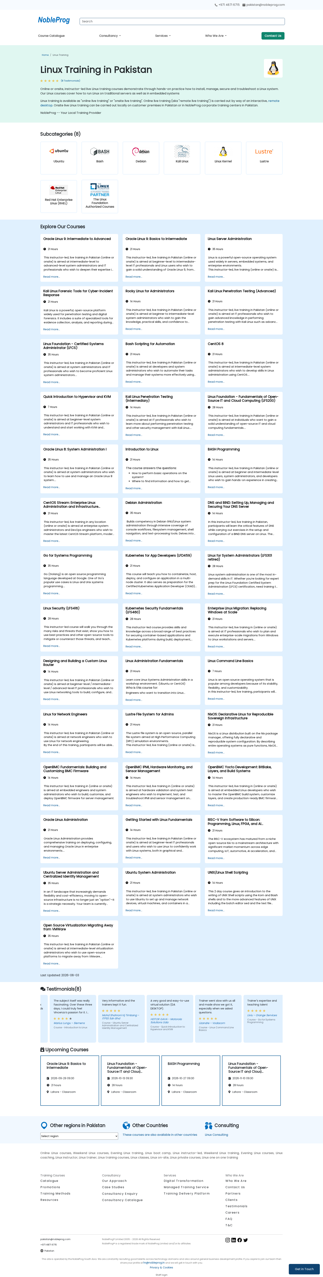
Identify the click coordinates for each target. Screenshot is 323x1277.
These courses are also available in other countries (160, 1135)
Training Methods (55, 1193)
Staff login (161, 1274)
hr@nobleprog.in (154, 1262)
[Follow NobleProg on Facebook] (239, 1240)
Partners (233, 1193)
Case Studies (113, 1187)
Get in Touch (304, 1269)
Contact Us (273, 36)
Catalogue (49, 1181)
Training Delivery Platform (187, 1193)
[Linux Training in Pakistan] (57, 19)
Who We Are (214, 36)
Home (45, 55)
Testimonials (236, 1206)
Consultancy (109, 36)
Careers (232, 1212)
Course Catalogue (51, 36)
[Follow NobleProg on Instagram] (227, 1240)
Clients (231, 1200)
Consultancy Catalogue (122, 1200)
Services (161, 36)
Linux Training (60, 55)
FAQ (229, 1219)
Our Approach (114, 1181)
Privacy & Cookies (161, 1267)
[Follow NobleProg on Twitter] (245, 1240)
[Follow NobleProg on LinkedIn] (233, 1240)
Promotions (50, 1187)
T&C (229, 1225)
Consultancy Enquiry (120, 1193)
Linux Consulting (216, 1135)
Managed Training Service (186, 1187)
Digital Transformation (183, 1181)
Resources (49, 1200)
